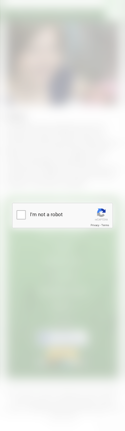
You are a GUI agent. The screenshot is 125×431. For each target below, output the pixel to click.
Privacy (95, 225)
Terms (105, 225)
